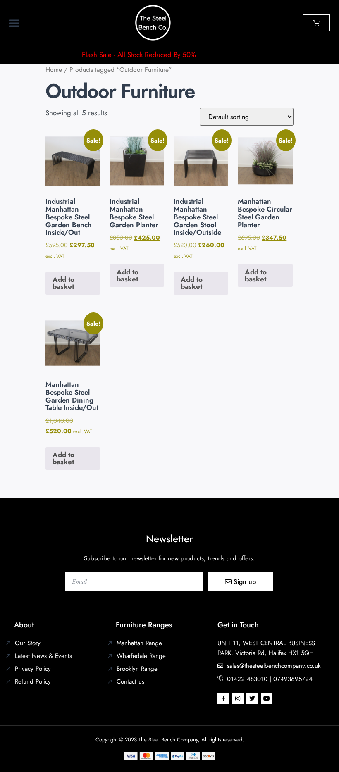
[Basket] (316, 22)
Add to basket (63, 282)
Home (53, 69)
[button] (14, 22)
